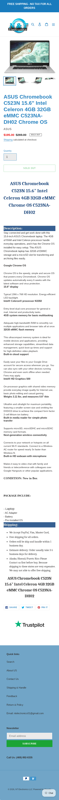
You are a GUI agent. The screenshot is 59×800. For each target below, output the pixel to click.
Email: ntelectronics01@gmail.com (25, 713)
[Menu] (53, 24)
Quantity (8, 151)
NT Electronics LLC (24, 789)
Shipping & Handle (16, 687)
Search (10, 661)
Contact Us (13, 679)
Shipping (8, 139)
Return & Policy (15, 704)
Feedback (12, 696)
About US (12, 670)
